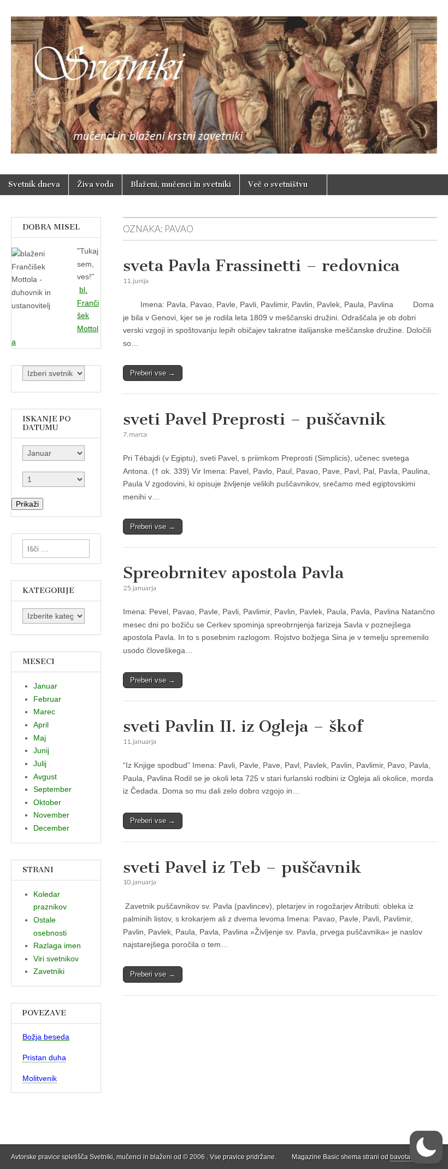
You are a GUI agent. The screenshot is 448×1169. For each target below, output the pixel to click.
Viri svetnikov (56, 958)
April (41, 724)
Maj (39, 737)
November (51, 814)
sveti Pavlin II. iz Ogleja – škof (243, 726)
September (52, 789)
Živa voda (95, 184)
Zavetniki (48, 971)
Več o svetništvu (278, 184)
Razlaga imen (57, 945)
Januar (45, 686)
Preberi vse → (152, 373)
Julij (39, 763)
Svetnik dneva (34, 184)
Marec (44, 711)
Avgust (45, 776)
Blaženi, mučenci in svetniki (181, 184)
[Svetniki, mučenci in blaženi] (224, 79)
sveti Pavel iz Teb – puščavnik (242, 867)
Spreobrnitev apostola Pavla (233, 573)
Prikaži (27, 504)
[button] (426, 1147)
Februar (47, 699)
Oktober (47, 802)
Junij (41, 750)
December (51, 828)
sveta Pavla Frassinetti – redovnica (261, 265)
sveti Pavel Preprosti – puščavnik (254, 419)
